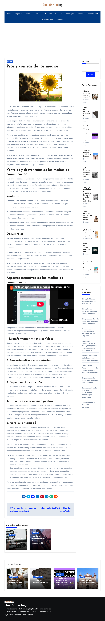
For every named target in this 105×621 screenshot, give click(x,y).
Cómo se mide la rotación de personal (88, 405)
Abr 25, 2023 (88, 238)
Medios (10, 61)
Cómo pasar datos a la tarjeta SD (86, 111)
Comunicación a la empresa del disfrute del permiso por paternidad (89, 392)
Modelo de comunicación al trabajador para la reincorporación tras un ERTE (89, 345)
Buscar (85, 62)
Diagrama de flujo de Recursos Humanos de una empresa (90, 321)
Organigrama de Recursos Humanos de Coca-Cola (90, 380)
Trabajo (28, 14)
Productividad (92, 14)
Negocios (18, 14)
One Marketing (16, 605)
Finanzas (58, 14)
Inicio (9, 14)
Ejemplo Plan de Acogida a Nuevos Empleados (89, 301)
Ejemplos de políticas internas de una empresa (89, 311)
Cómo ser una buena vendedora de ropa (87, 583)
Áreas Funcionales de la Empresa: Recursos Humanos (90, 358)
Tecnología (69, 14)
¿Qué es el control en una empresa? (15, 583)
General (80, 14)
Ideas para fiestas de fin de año (86, 247)
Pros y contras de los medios (33, 66)
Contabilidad (47, 20)
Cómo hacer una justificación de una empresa (87, 215)
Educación (47, 14)
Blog (82, 577)
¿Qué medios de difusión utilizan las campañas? (16, 541)
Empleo (37, 14)
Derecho (59, 20)
